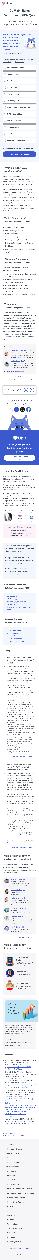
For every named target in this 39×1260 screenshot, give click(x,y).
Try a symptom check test (19, 457)
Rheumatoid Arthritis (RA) (16, 641)
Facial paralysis (12, 604)
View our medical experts (27, 937)
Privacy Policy (7, 62)
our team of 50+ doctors (16, 371)
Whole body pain (13, 599)
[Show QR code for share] (16, 409)
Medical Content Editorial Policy (23, 380)
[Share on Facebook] (28, 409)
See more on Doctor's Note (22, 756)
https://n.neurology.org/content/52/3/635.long (19, 1123)
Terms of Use (19, 62)
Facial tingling (11, 596)
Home (5, 1133)
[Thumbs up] (26, 390)
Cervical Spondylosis (14, 639)
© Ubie (19, 1254)
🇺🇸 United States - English (19, 1249)
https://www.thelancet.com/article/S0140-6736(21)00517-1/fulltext (18, 1068)
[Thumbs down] (32, 390)
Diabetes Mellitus (12, 636)
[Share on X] (22, 409)
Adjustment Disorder (14, 630)
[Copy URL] (10, 409)
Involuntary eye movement (16, 602)
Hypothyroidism (12, 633)
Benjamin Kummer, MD (18, 350)
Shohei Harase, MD (17, 361)
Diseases (12, 1133)
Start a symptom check (19, 154)
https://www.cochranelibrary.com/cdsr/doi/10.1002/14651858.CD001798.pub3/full (20, 1086)
